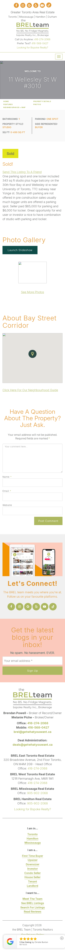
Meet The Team (32, 899)
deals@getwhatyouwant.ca (32, 744)
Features (8, 104)
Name (7, 476)
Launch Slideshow (20, 250)
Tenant (32, 881)
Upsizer (33, 860)
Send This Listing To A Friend (22, 172)
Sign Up (32, 670)
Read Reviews (32, 911)
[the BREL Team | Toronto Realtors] (32, 27)
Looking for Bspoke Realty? (32, 47)
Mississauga (32, 843)
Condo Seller (32, 873)
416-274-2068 (42, 39)
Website (7, 505)
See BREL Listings (32, 903)
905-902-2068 (37, 793)
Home (6, 101)
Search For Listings (32, 907)
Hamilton (32, 838)
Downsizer (32, 864)
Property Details (42, 101)
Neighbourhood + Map (14, 107)
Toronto (32, 834)
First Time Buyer (32, 856)
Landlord (32, 886)
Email (6, 490)
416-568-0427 (40, 43)
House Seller (32, 877)
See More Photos (32, 292)
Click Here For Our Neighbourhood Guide (30, 390)
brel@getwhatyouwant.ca (32, 732)
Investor (32, 868)
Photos (37, 104)
